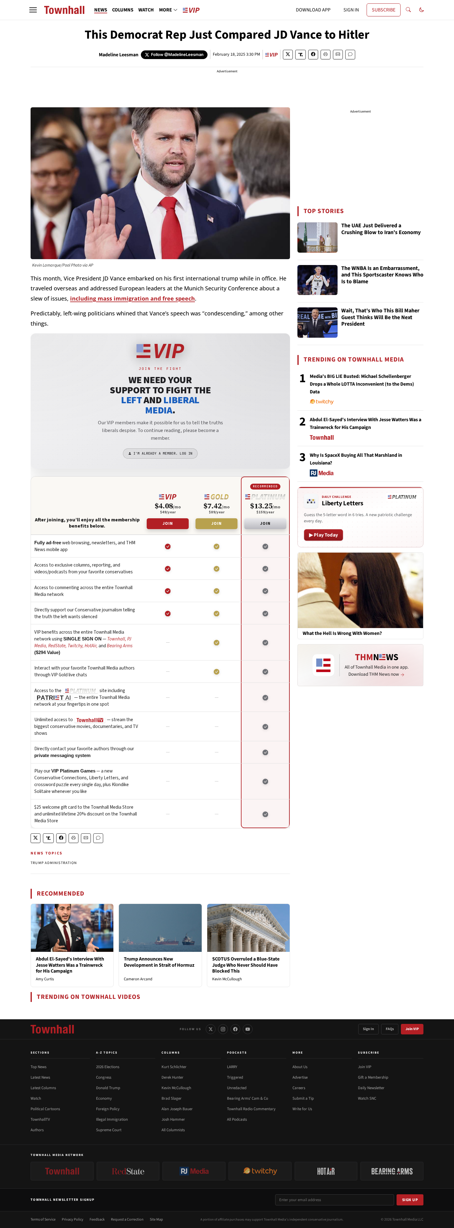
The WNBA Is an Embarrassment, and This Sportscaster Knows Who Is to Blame (382, 275)
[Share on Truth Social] (300, 54)
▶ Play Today (323, 535)
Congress (103, 1077)
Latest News (40, 1077)
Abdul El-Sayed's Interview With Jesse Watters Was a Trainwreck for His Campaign (70, 965)
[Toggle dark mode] (421, 9)
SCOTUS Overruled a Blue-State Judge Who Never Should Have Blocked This (246, 965)
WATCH (146, 9)
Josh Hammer (173, 1119)
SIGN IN (351, 9)
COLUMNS (122, 9)
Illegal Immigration (112, 1119)
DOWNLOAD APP (313, 9)
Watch (36, 1098)
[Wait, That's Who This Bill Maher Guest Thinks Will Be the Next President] (317, 322)
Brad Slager (172, 1098)
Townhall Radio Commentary (251, 1109)
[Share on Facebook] (313, 54)
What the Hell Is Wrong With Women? (342, 633)
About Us (299, 1067)
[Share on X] (288, 54)
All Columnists (173, 1130)
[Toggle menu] (33, 10)
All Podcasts (237, 1119)
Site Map (156, 1219)
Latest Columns (43, 1088)
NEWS (100, 9)
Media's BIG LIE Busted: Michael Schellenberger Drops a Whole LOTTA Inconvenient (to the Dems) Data (362, 384)
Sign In (368, 1029)
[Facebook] (235, 1029)
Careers (298, 1088)
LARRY (232, 1067)
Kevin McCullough (227, 979)
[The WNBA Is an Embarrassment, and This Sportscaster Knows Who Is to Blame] (317, 280)
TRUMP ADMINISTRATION (54, 863)
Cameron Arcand (138, 979)
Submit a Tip (303, 1098)
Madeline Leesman (118, 54)
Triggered (235, 1077)
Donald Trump (108, 1088)
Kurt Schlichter (174, 1067)
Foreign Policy (108, 1109)
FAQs (390, 1029)
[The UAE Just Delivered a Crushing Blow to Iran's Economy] (317, 237)
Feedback (97, 1219)
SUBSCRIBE (383, 9)
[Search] (408, 9)
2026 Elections (107, 1067)
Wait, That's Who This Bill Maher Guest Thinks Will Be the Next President (380, 317)
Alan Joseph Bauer (177, 1109)
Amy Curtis (45, 979)
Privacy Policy (72, 1219)
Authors (37, 1130)
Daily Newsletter (371, 1088)
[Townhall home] (52, 1029)
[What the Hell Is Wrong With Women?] (360, 590)
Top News (38, 1067)
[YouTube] (248, 1029)
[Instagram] (223, 1029)
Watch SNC (367, 1098)
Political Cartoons (45, 1109)
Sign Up (410, 1200)
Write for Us (302, 1109)
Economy (104, 1098)
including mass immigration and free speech (132, 298)
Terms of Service (43, 1219)
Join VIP (412, 1029)
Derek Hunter (172, 1077)
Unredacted (236, 1088)
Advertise (300, 1077)
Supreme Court (108, 1130)
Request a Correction (127, 1219)
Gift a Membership (373, 1077)
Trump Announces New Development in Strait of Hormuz (159, 962)
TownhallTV (40, 1119)
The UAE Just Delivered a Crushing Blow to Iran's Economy (381, 229)
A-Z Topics (107, 1052)
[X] (211, 1029)
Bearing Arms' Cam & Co (247, 1098)
